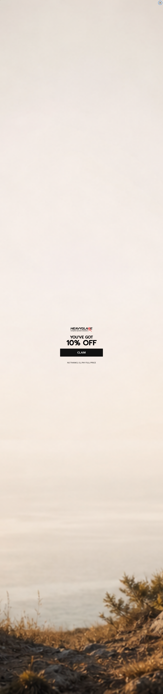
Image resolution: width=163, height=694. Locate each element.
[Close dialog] (160, 3)
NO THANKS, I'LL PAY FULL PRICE (81, 363)
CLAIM (81, 352)
